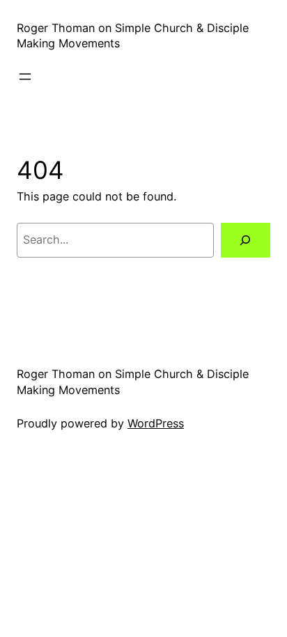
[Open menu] (25, 76)
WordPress (155, 423)
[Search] (245, 240)
